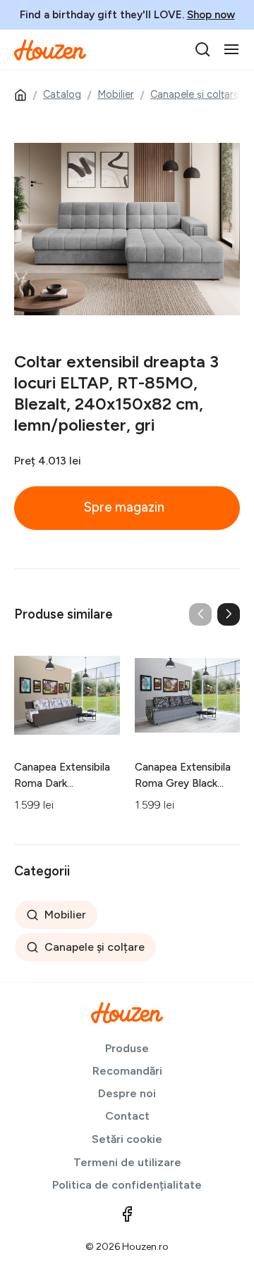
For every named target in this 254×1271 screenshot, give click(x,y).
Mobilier (115, 94)
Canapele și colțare (194, 94)
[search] (202, 49)
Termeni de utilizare (127, 1162)
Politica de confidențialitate (127, 1184)
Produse (127, 1048)
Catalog (62, 94)
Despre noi (127, 1093)
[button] (228, 614)
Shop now (211, 14)
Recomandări (127, 1070)
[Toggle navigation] (231, 49)
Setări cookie (127, 1139)
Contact (127, 1116)
